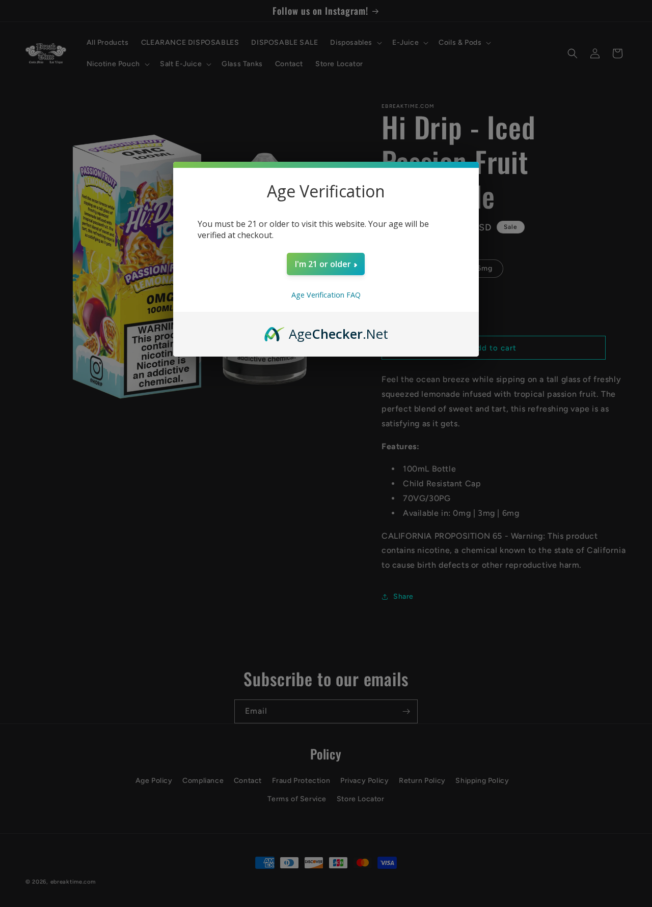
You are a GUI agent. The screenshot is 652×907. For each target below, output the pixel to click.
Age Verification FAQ (326, 295)
